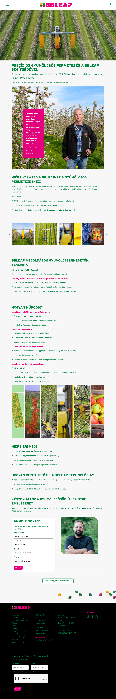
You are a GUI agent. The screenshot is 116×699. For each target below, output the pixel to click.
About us (15, 615)
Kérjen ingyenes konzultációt (58, 581)
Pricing (14, 623)
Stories (14, 626)
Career (14, 628)
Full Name (15, 663)
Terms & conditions (19, 631)
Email (33, 663)
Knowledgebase (18, 642)
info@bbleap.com (41, 638)
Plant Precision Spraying (21, 620)
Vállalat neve (19, 533)
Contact (15, 634)
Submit (17, 689)
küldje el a (18, 568)
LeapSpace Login (18, 637)
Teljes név (17, 541)
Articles (15, 639)
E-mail (17, 549)
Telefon (16, 557)
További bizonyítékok (31, 164)
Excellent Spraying (19, 618)
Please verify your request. (25, 672)
